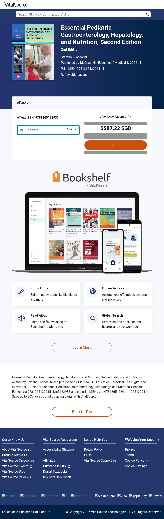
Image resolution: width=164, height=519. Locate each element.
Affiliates (49, 460)
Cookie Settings (136, 466)
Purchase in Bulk (55, 466)
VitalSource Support (98, 460)
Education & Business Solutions (24, 512)
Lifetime (51, 130)
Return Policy (93, 449)
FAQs (88, 455)
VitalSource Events (15, 466)
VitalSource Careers (16, 460)
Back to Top (82, 412)
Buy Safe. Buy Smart (57, 477)
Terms (129, 455)
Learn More (82, 347)
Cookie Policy (135, 460)
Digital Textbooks (55, 471)
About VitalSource (15, 449)
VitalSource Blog (14, 471)
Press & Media (13, 455)
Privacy (130, 449)
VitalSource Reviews (16, 477)
